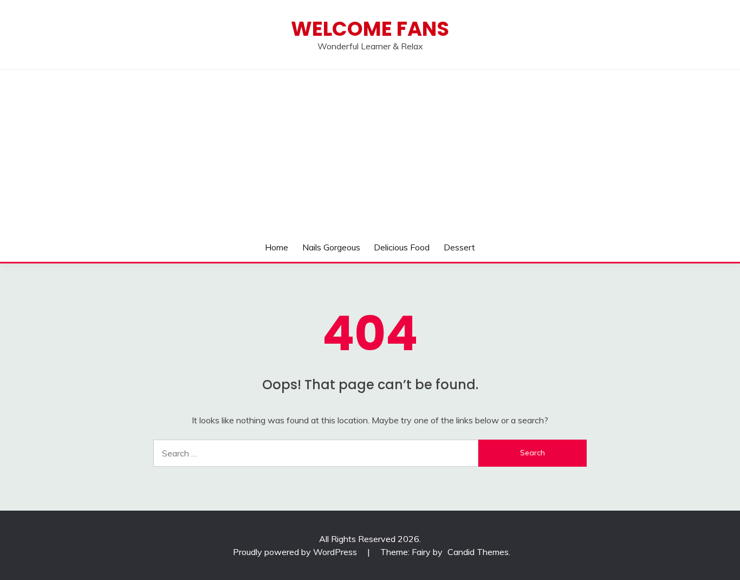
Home (276, 247)
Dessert (459, 247)
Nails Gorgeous (331, 247)
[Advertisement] (370, 151)
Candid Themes (478, 551)
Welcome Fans (370, 29)
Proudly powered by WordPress (296, 551)
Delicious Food (402, 247)
